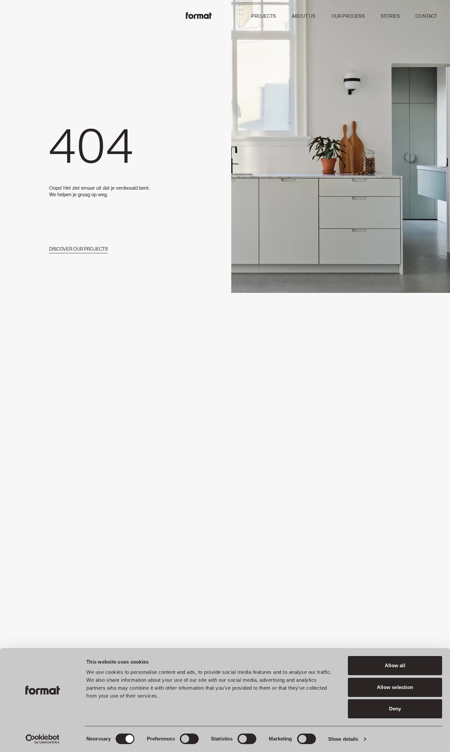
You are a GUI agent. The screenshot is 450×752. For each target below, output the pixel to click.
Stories (390, 16)
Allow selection (395, 687)
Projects (263, 16)
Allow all (395, 665)
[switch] (189, 739)
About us (304, 16)
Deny (395, 708)
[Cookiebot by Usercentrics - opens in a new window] (42, 739)
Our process (348, 16)
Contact (426, 16)
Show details (343, 739)
